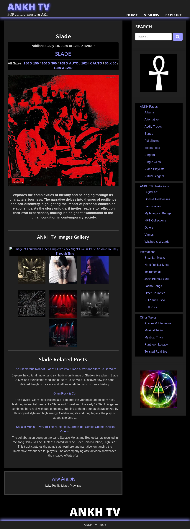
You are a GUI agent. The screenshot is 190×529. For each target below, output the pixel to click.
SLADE (63, 53)
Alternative (152, 119)
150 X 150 (31, 63)
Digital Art (151, 192)
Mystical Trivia (154, 337)
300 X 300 (49, 63)
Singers (150, 154)
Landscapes (153, 206)
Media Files (152, 147)
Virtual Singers (154, 176)
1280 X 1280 (63, 68)
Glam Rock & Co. (64, 393)
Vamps (149, 234)
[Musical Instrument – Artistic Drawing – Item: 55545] (31, 282)
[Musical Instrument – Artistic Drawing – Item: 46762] (95, 316)
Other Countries (155, 293)
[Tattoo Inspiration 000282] (63, 282)
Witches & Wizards (157, 241)
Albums (150, 112)
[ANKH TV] (158, 90)
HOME (132, 14)
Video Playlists (154, 169)
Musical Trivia (154, 330)
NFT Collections (155, 220)
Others (149, 227)
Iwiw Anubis (63, 479)
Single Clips (153, 162)
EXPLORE (173, 14)
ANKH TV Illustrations (154, 186)
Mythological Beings (158, 213)
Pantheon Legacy (156, 344)
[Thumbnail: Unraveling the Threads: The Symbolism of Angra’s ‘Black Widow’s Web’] (63, 345)
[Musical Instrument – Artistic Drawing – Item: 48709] (31, 316)
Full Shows (152, 140)
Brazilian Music (155, 257)
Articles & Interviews (158, 323)
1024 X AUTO (91, 63)
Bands (149, 133)
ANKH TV (28, 6)
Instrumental (153, 271)
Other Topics (148, 317)
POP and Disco (155, 300)
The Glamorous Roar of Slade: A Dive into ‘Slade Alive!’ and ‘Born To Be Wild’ (65, 369)
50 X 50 (110, 63)
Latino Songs (153, 286)
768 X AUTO (69, 63)
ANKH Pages (149, 106)
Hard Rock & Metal (157, 264)
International (148, 252)
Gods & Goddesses (157, 199)
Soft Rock (151, 307)
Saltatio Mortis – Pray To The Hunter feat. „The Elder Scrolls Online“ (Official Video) (65, 429)
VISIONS (151, 14)
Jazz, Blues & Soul (157, 279)
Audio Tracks (153, 126)
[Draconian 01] (95, 282)
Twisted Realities (156, 351)
